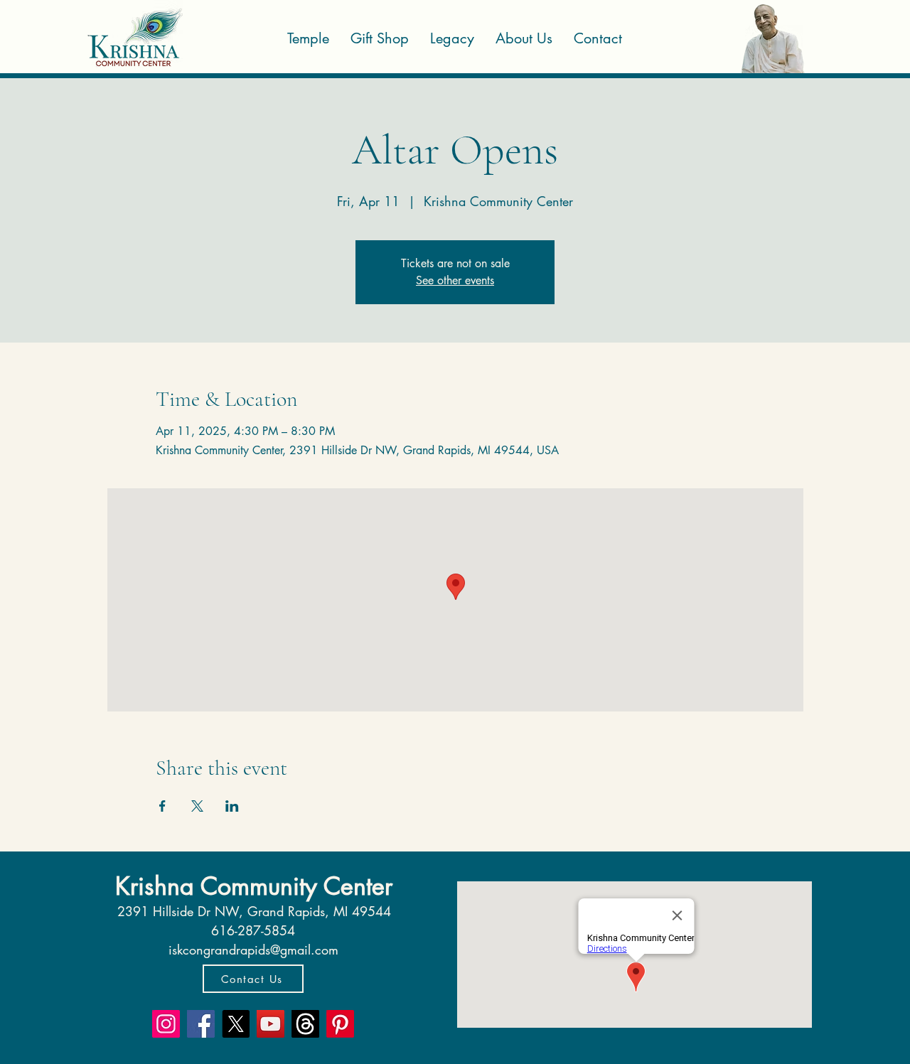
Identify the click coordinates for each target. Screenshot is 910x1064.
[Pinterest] (340, 1024)
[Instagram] (166, 1024)
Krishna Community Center (253, 886)
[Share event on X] (197, 806)
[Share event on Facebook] (162, 806)
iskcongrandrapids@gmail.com (253, 949)
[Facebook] (201, 1024)
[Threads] (305, 1024)
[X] (236, 1024)
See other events (455, 280)
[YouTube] (270, 1024)
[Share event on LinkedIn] (232, 806)
